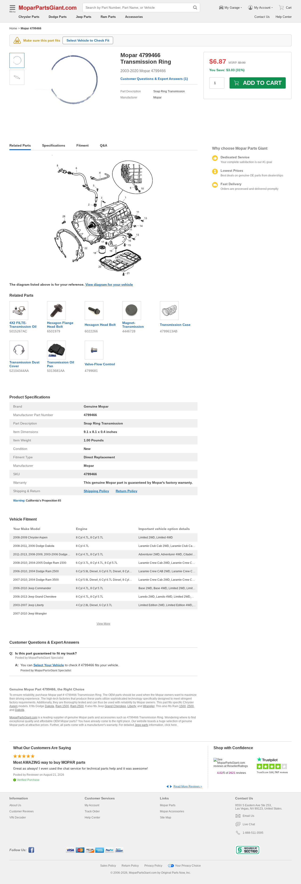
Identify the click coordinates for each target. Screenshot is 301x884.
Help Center (284, 17)
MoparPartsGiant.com (23, 717)
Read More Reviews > (188, 786)
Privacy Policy (153, 865)
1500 (182, 706)
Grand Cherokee (115, 706)
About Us (15, 805)
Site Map (165, 817)
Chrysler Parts (29, 17)
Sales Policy (108, 865)
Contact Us (262, 17)
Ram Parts (108, 17)
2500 (190, 706)
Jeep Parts (83, 17)
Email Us (248, 816)
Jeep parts (141, 725)
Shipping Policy (96, 491)
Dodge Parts (58, 17)
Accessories (134, 17)
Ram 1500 (62, 706)
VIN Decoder (17, 817)
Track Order (92, 811)
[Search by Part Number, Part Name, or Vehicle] (195, 7)
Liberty (131, 706)
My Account (92, 805)
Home (13, 28)
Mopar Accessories (172, 811)
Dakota (49, 706)
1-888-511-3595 (253, 832)
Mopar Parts (167, 805)
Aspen (13, 706)
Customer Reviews (21, 811)
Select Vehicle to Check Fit (88, 40)
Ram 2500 (77, 706)
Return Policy (126, 491)
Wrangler (148, 706)
